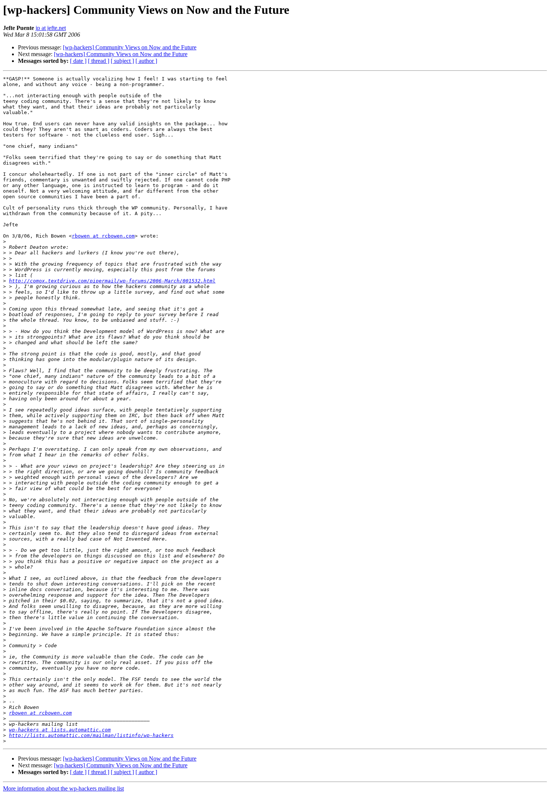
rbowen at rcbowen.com (103, 236)
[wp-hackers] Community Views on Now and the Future (129, 47)
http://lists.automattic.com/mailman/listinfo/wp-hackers (91, 735)
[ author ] (146, 61)
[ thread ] (98, 61)
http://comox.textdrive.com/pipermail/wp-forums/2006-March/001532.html (112, 281)
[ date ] (78, 61)
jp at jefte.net (51, 28)
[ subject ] (122, 61)
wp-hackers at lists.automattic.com (60, 730)
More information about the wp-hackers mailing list (63, 788)
